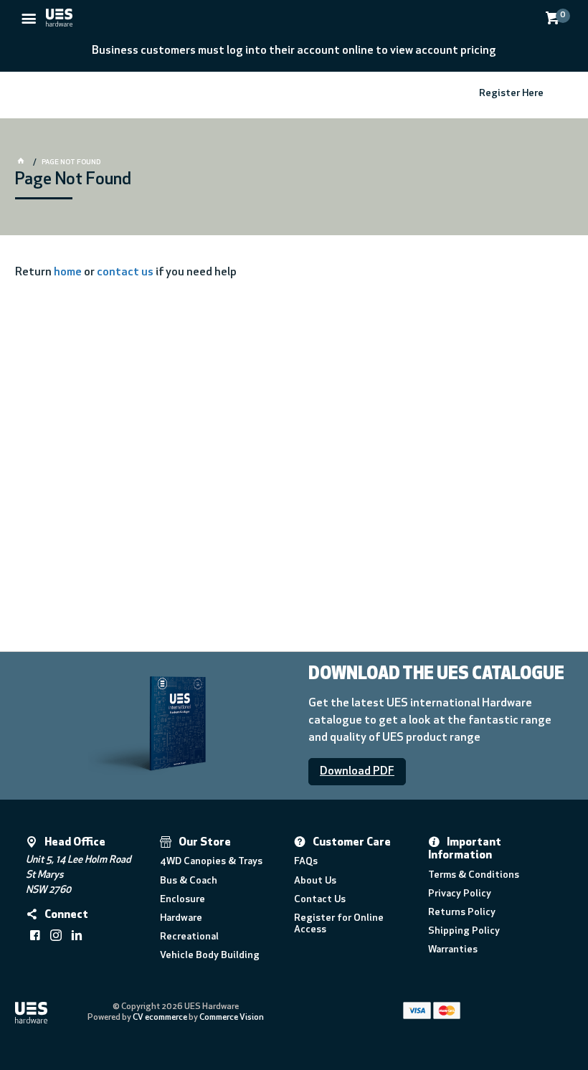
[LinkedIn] (76, 935)
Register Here (511, 93)
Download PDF (357, 771)
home (68, 272)
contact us (125, 272)
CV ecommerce (160, 1017)
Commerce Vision (231, 1017)
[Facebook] (35, 935)
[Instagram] (56, 935)
